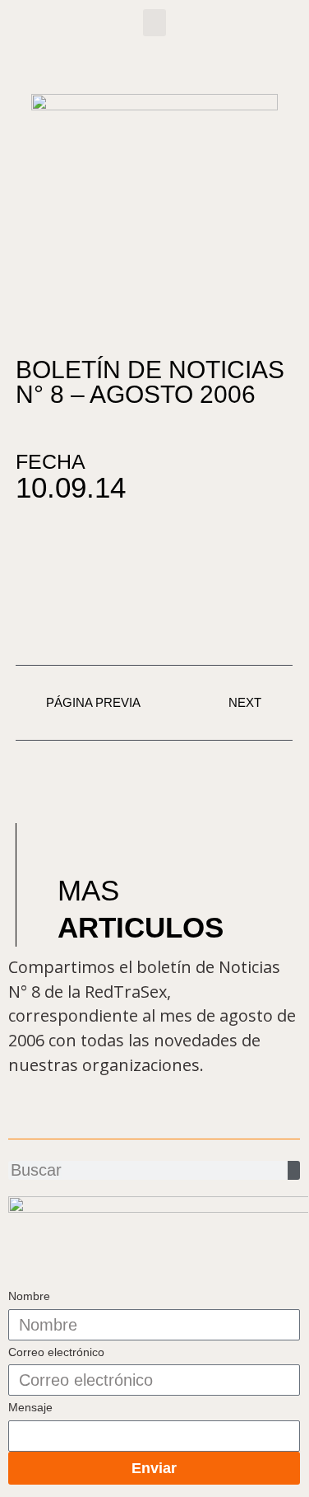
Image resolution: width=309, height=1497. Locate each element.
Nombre (29, 1296)
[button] (154, 22)
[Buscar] (294, 1170)
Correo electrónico (56, 1352)
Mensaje (30, 1407)
